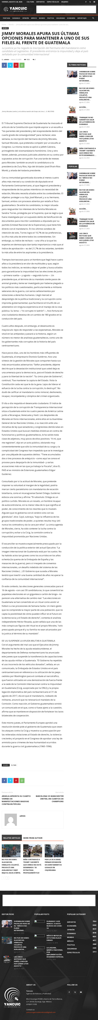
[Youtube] (94, 2)
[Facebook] (86, 2)
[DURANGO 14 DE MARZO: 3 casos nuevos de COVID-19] (39, 923)
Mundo (42, 18)
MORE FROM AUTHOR (32, 838)
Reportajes (82, 18)
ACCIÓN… (83, 107)
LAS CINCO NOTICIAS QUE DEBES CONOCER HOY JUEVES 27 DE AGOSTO (86, 136)
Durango (16, 18)
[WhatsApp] (21, 65)
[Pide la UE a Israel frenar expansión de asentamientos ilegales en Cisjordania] (54, 850)
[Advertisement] (66, 9)
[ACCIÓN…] (72, 109)
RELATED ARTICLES (11, 838)
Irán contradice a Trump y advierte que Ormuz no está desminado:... (87, 151)
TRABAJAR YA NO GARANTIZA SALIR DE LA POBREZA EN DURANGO (87, 120)
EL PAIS (13, 765)
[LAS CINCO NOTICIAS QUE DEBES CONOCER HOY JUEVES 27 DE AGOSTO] (72, 134)
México (34, 18)
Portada (6, 18)
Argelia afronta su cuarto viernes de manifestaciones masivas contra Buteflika (16, 800)
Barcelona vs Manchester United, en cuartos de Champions (50, 799)
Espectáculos (53, 2)
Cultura (30, 2)
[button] (93, 18)
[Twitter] (90, 2)
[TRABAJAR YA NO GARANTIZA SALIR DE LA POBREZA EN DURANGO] (72, 119)
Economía (71, 18)
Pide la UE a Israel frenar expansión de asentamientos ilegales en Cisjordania (53, 864)
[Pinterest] (16, 65)
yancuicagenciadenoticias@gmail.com (41, 1012)
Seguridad (60, 18)
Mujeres (64, 2)
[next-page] (7, 878)
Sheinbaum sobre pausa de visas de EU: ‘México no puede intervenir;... (87, 76)
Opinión (25, 18)
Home (4, 24)
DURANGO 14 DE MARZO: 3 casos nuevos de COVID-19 (54, 924)
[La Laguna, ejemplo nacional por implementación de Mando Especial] (39, 950)
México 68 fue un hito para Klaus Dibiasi (54, 937)
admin (6, 59)
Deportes (40, 2)
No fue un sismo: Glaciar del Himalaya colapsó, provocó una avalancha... (87, 94)
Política (50, 18)
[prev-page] (3, 878)
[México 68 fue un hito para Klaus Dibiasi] (39, 938)
